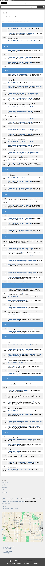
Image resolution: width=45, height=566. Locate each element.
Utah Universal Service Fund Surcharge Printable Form (22, 499)
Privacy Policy (27, 563)
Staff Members (4, 487)
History (3, 484)
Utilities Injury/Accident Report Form (8, 496)
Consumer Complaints (6, 503)
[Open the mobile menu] (26, 3)
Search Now (40, 7)
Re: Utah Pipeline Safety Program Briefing (27, 40)
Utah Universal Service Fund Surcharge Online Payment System (19, 501)
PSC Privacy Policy (5, 492)
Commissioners (5, 485)
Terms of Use (19, 563)
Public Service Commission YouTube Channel (10, 508)
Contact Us (4, 490)
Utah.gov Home (11, 563)
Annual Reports (5, 482)
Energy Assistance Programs (7, 504)
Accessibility (35, 563)
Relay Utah (4, 506)
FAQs (3, 489)
